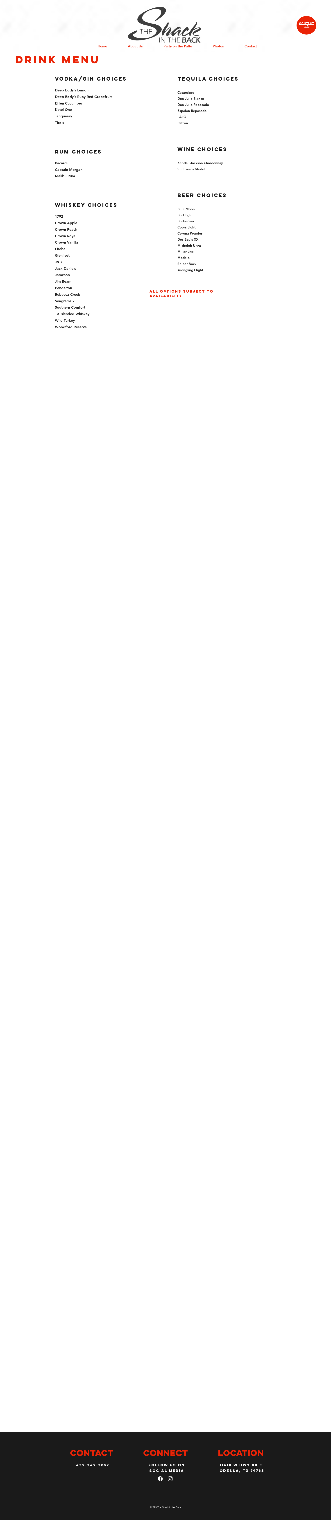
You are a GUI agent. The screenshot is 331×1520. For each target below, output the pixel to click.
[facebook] (160, 1479)
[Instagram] (170, 1479)
